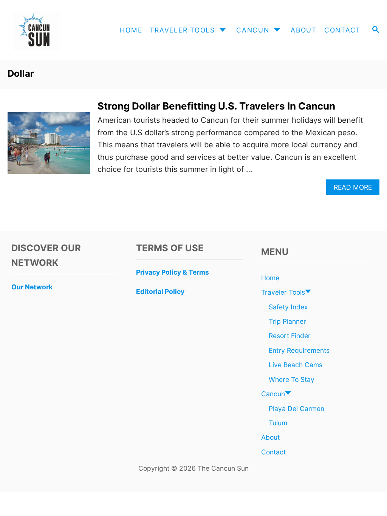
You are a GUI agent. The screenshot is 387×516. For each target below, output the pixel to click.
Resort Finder (290, 336)
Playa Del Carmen (296, 408)
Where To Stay (291, 379)
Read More (355, 189)
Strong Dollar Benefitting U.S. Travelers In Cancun (216, 106)
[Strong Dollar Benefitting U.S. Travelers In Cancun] (49, 147)
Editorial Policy (160, 291)
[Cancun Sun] (53, 30)
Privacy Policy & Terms (172, 272)
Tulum (278, 423)
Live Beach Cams (295, 365)
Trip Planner (287, 321)
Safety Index (288, 307)
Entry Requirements (299, 350)
